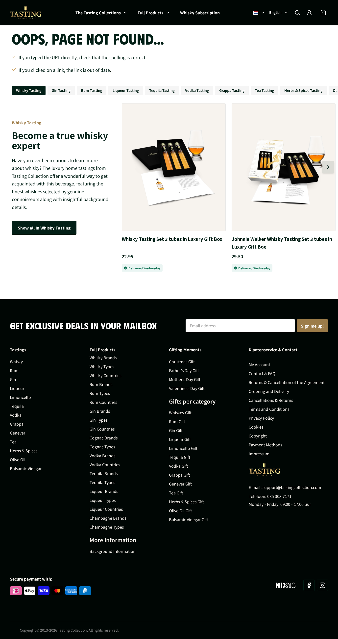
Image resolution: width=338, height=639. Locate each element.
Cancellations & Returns (271, 400)
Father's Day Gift (184, 370)
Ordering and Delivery (269, 391)
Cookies (256, 427)
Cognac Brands (104, 438)
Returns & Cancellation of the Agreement (287, 382)
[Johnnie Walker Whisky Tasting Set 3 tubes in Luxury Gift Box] (284, 167)
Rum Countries (103, 402)
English (275, 12)
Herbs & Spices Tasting (303, 90)
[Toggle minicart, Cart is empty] (323, 13)
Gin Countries (102, 429)
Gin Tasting (61, 90)
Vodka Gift (178, 466)
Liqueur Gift (180, 439)
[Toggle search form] (297, 13)
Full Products (150, 13)
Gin (13, 379)
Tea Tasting (264, 90)
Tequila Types (102, 482)
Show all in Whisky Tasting (44, 228)
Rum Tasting (91, 90)
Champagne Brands (108, 518)
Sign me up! (312, 326)
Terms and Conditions (269, 409)
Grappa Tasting (231, 90)
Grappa (17, 424)
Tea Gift (176, 493)
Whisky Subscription (200, 13)
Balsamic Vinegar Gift (188, 519)
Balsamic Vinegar (26, 468)
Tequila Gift (179, 457)
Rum (14, 370)
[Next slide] (328, 167)
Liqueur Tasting (126, 90)
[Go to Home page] (26, 12)
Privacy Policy (261, 418)
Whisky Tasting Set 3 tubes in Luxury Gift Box (172, 239)
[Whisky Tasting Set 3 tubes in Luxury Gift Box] (174, 167)
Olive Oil (17, 459)
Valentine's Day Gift (187, 388)
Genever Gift (180, 484)
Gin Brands (100, 411)
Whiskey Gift (180, 412)
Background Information (113, 551)
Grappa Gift (179, 475)
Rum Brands (101, 384)
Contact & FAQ (262, 373)
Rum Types (100, 393)
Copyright (258, 436)
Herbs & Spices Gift (186, 502)
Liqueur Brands (104, 491)
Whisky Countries (105, 375)
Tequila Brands (104, 473)
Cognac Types (102, 447)
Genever (17, 433)
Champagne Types (107, 527)
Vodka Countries (105, 464)
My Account (259, 364)
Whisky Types (102, 366)
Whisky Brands (103, 357)
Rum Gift (177, 421)
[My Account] (309, 13)
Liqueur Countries (106, 509)
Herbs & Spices (23, 451)
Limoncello (20, 397)
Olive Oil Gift (180, 510)
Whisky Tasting (28, 90)
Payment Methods (265, 445)
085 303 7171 (279, 496)
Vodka (16, 415)
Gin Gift (176, 430)
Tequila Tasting (162, 90)
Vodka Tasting (197, 90)
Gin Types (98, 420)
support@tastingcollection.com (292, 487)
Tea (13, 442)
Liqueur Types (103, 500)
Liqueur (17, 388)
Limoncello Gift (183, 448)
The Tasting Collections (98, 13)
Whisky (16, 361)
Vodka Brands (102, 456)
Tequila (17, 406)
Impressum (259, 454)
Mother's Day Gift (184, 379)
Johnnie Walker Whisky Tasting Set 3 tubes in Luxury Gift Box (282, 243)
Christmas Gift (182, 361)
